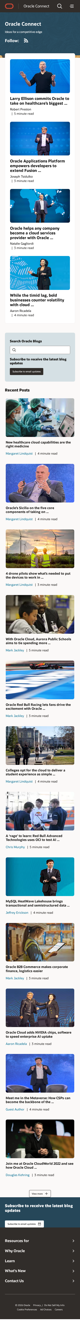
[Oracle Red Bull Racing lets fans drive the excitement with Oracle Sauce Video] (40, 680)
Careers (59, 1309)
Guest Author (15, 1109)
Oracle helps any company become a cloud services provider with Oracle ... (34, 233)
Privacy (37, 1305)
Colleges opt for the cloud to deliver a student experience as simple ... (35, 772)
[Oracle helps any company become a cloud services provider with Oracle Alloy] (40, 206)
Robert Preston (20, 109)
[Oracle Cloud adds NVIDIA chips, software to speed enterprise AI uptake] (40, 1008)
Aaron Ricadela (20, 311)
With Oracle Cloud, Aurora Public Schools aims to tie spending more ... (38, 641)
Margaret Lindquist (19, 453)
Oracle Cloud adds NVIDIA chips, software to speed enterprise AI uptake (38, 1034)
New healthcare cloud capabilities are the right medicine (38, 444)
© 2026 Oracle (22, 1305)
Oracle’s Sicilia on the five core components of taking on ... (30, 510)
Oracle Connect (36, 5)
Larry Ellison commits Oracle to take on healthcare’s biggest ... (39, 100)
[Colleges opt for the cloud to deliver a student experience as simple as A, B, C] (40, 745)
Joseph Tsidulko (21, 176)
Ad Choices (45, 1309)
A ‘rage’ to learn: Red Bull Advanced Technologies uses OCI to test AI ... (34, 838)
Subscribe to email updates (27, 371)
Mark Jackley (15, 650)
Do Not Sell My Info (54, 1305)
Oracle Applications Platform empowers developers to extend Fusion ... (37, 166)
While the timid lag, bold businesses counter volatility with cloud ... (37, 300)
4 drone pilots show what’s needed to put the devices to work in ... (38, 575)
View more (37, 1193)
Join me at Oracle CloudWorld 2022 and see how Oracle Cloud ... (39, 1165)
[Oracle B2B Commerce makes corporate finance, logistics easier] (40, 942)
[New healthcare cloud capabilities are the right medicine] (40, 417)
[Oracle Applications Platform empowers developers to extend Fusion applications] (40, 138)
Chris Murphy (15, 847)
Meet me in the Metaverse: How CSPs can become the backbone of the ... (38, 1100)
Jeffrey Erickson (17, 912)
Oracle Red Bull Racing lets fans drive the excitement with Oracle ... (38, 706)
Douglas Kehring (18, 1175)
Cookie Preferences (27, 1309)
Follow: (12, 40)
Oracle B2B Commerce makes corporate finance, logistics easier (37, 969)
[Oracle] (9, 6)
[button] (59, 6)
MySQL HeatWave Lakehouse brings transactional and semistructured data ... (38, 903)
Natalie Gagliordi (22, 243)
